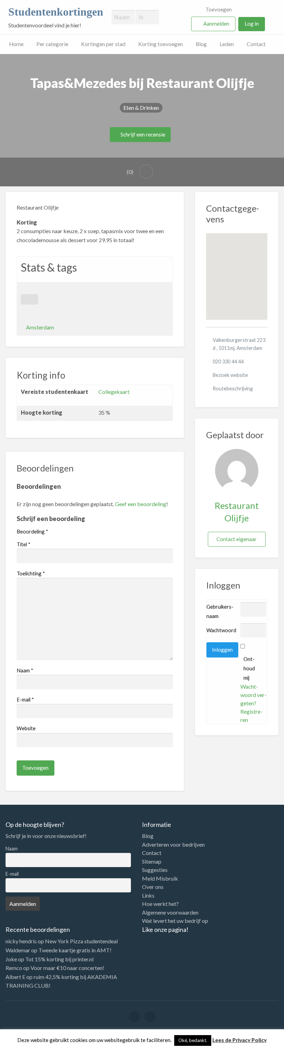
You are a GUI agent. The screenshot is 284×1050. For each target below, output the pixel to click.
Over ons (152, 887)
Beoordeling (32, 531)
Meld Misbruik (160, 878)
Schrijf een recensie (142, 134)
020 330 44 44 (228, 361)
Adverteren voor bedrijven (173, 844)
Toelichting (31, 573)
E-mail (25, 699)
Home (16, 44)
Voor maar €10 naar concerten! (67, 967)
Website (26, 728)
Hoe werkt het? (160, 904)
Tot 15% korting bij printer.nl (59, 959)
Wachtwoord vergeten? (253, 694)
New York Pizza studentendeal (81, 941)
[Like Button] (29, 299)
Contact (256, 44)
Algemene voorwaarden (170, 912)
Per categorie (52, 44)
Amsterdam (40, 327)
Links (148, 895)
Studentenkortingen (55, 12)
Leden (227, 44)
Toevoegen (218, 9)
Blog (201, 44)
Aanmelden (216, 23)
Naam (25, 670)
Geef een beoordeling (140, 504)
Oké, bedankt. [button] (192, 1040)
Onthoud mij (249, 668)
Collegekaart (114, 391)
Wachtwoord (221, 630)
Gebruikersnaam (219, 611)
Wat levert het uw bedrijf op (175, 921)
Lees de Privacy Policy (239, 1040)
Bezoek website (230, 375)
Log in (252, 23)
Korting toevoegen (160, 44)
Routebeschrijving (233, 388)
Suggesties (155, 870)
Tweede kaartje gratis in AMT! (75, 950)
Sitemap (151, 861)
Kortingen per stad (103, 44)
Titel (23, 544)
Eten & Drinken (141, 107)
